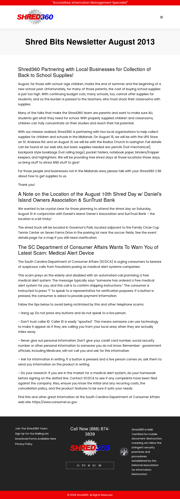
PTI (83, 465)
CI (78, 465)
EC (94, 465)
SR (99, 465)
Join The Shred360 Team (31, 428)
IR (89, 465)
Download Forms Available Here (35, 438)
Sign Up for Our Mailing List (32, 433)
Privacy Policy (23, 444)
